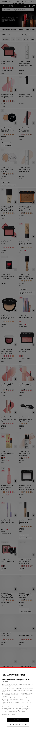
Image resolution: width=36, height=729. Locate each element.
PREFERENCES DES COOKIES (18, 724)
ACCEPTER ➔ (18, 720)
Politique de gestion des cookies (16, 711)
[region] (18, 698)
